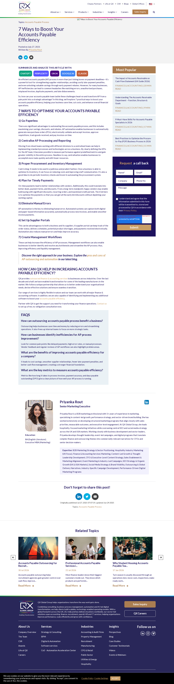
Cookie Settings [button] (101, 678)
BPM (43, 636)
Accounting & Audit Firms (92, 632)
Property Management (91, 636)
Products (82, 12)
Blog (111, 636)
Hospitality (86, 664)
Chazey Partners (94, 4)
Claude (82, 73)
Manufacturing (88, 645)
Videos (112, 650)
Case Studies (115, 641)
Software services (49, 645)
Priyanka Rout (35, 50)
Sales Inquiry (140, 11)
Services (69, 12)
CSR (119, 4)
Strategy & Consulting (51, 632)
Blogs (126, 4)
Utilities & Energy (89, 659)
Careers (124, 12)
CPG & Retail (87, 650)
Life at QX (109, 4)
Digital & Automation (50, 641)
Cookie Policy (87, 678)
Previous (13, 557)
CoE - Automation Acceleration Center (58, 650)
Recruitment (86, 641)
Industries (97, 12)
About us (54, 12)
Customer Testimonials (119, 645)
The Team (22, 636)
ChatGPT (25, 73)
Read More (24, 585)
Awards (21, 645)
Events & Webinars (117, 655)
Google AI (68, 73)
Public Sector (87, 655)
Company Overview (27, 632)
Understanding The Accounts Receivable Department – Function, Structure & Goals (133, 100)
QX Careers (140, 613)
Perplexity (41, 73)
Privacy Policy (129, 210)
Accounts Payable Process (37, 22)
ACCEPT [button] (115, 678)
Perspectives (115, 632)
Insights (112, 12)
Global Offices (138, 4)
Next (161, 557)
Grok (55, 73)
